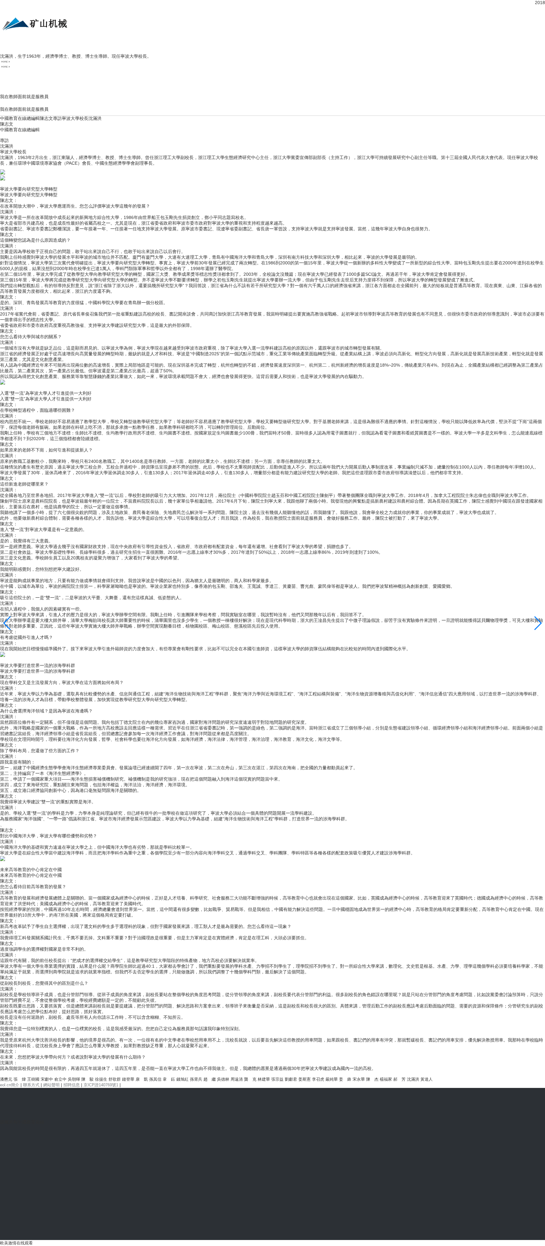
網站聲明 (51, 1085)
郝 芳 (399, 1079)
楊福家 (386, 1079)
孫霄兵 (196, 1079)
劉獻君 (291, 1079)
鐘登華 (128, 1079)
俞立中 (60, 1079)
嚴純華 (331, 1079)
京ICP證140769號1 (101, 1085)
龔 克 (250, 1079)
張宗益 (277, 1079)
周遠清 (237, 1079)
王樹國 (33, 1079)
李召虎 (318, 1079)
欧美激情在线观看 (16, 1243)
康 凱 (142, 1079)
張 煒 (20, 1079)
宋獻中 (47, 1079)
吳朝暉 (74, 1079)
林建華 (264, 1079)
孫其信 (155, 1079)
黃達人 (426, 1079)
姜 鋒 (345, 1079)
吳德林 (223, 1079)
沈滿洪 (413, 1079)
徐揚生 (101, 1079)
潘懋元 (6, 1079)
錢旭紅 (182, 1079)
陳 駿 (87, 1079)
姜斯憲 (304, 1079)
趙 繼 (209, 1079)
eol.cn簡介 (9, 1085)
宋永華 (359, 1079)
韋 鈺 (169, 1079)
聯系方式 (31, 1085)
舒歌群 (114, 1079)
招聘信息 (71, 1085)
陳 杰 (372, 1079)
